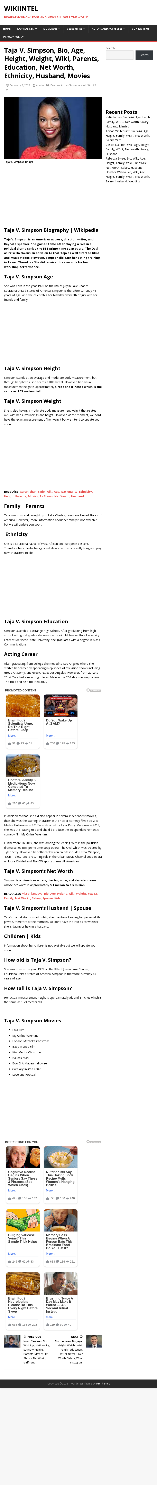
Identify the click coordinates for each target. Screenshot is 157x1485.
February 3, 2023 (20, 85)
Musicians (50, 28)
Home (7, 28)
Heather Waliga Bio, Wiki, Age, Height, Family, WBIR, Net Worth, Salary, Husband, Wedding (128, 176)
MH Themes (103, 1383)
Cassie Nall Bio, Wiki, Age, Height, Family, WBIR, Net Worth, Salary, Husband (128, 149)
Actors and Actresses (107, 28)
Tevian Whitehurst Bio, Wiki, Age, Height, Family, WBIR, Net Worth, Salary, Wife (128, 135)
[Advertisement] (53, 196)
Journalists (25, 28)
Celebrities (74, 28)
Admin (40, 85)
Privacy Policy (13, 37)
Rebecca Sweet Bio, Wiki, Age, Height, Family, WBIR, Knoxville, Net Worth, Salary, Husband (127, 163)
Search (110, 48)
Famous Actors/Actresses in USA (70, 85)
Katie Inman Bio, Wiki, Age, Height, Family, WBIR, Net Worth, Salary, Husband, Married (129, 121)
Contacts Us (140, 28)
